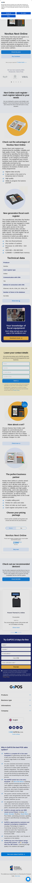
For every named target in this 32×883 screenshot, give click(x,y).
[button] (28, 879)
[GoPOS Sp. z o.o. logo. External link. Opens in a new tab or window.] (3, 2)
